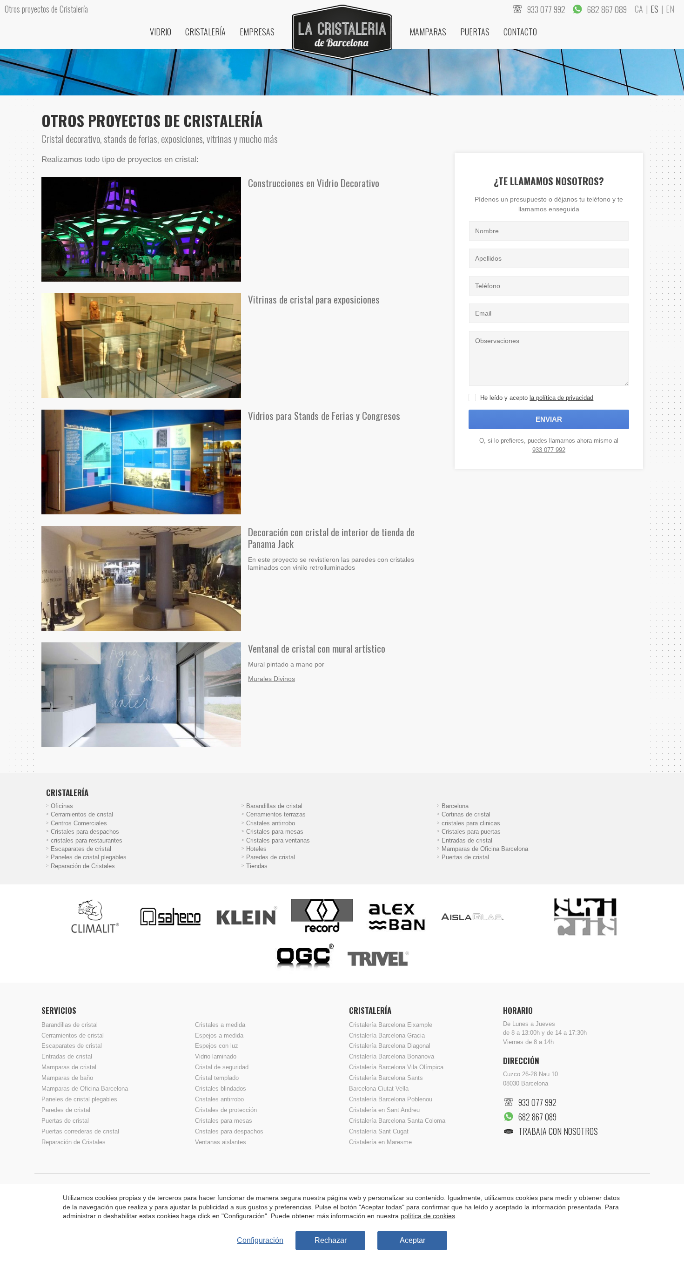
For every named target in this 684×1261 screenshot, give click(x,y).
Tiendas (257, 866)
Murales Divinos (271, 678)
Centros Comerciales (79, 823)
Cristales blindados (220, 1089)
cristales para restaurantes (86, 840)
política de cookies (428, 1216)
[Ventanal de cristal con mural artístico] (141, 694)
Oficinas (62, 806)
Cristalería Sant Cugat (379, 1131)
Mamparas (427, 32)
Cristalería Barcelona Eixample (390, 1025)
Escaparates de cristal (81, 849)
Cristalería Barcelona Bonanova (391, 1056)
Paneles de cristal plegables (89, 857)
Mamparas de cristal (68, 1067)
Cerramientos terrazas (276, 814)
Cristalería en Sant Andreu (384, 1110)
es (654, 8)
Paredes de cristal (270, 857)
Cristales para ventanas (278, 840)
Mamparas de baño (67, 1078)
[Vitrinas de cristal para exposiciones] (141, 345)
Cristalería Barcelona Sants (386, 1078)
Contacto (520, 32)
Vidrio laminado (215, 1056)
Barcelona (455, 806)
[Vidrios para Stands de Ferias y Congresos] (141, 462)
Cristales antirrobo (270, 823)
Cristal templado (217, 1078)
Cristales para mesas (274, 832)
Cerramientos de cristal (82, 814)
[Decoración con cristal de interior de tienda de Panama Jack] (141, 578)
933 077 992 (548, 449)
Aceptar (412, 1240)
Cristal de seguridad (221, 1067)
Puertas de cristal (465, 857)
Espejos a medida (219, 1035)
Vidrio (160, 32)
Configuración (260, 1240)
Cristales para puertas (471, 832)
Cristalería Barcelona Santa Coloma (397, 1121)
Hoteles (256, 849)
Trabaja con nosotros (558, 1131)
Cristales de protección (226, 1110)
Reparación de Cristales (83, 866)
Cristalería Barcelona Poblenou (390, 1099)
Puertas (475, 32)
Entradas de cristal (467, 840)
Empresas (257, 32)
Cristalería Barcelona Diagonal (389, 1046)
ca (639, 8)
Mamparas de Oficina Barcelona (485, 849)
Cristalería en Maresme (380, 1142)
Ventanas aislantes (220, 1142)
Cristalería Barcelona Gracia (387, 1035)
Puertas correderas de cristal (80, 1131)
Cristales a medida (220, 1025)
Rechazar (331, 1240)
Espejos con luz (216, 1046)
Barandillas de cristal (274, 806)
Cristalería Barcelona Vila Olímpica (396, 1067)
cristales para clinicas (471, 823)
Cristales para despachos (85, 832)
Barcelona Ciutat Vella (379, 1089)
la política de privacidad (561, 397)
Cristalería (205, 32)
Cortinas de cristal (466, 814)
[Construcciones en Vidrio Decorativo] (141, 229)
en (670, 8)
